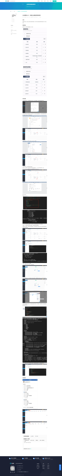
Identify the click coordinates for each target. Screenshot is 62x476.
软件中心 (38, 468)
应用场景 (43, 465)
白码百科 (43, 468)
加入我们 (48, 468)
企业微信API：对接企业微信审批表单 (22, 11)
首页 (10, 11)
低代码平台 (38, 465)
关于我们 (48, 465)
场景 (14, 11)
